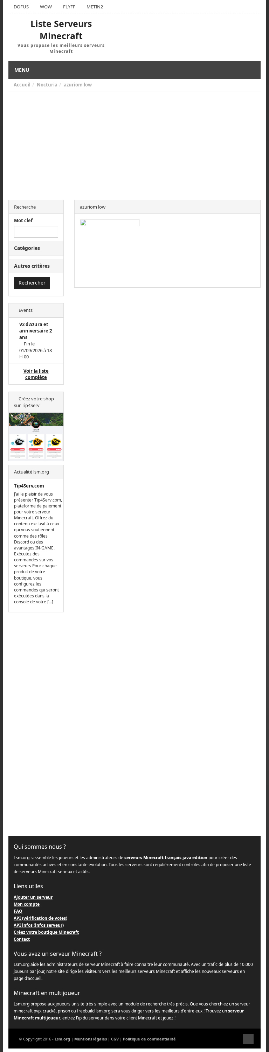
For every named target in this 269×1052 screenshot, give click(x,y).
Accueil (22, 85)
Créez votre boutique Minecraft (46, 932)
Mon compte (27, 904)
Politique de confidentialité (149, 1039)
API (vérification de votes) (40, 918)
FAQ (18, 911)
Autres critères (32, 265)
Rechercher (32, 282)
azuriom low (78, 85)
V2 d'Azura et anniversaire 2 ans (35, 331)
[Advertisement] (134, 144)
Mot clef (23, 220)
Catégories (27, 248)
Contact (22, 939)
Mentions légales (90, 1039)
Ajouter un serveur (33, 897)
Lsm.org (62, 1039)
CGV (115, 1039)
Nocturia (47, 85)
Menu (21, 69)
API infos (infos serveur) (39, 925)
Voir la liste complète (36, 374)
